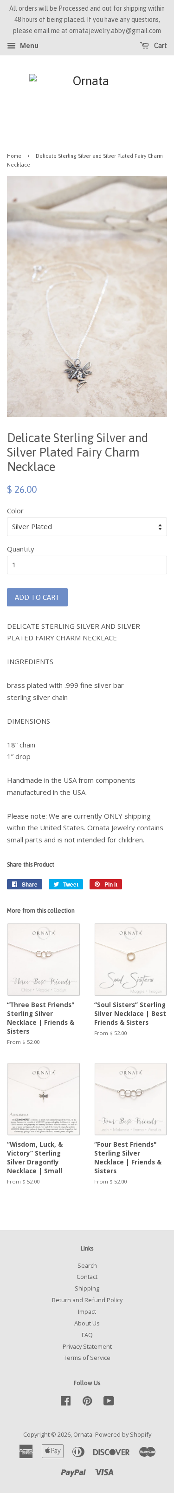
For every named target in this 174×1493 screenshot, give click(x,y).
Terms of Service (87, 1357)
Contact (87, 1276)
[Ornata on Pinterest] (87, 1403)
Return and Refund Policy (87, 1300)
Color (15, 510)
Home (14, 156)
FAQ (87, 1335)
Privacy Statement (87, 1346)
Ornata (82, 1434)
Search (87, 1265)
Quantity (20, 548)
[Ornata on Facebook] (65, 1403)
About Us (87, 1323)
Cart (160, 46)
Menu (28, 45)
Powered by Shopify (123, 1434)
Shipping (87, 1288)
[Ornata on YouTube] (108, 1403)
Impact (87, 1311)
